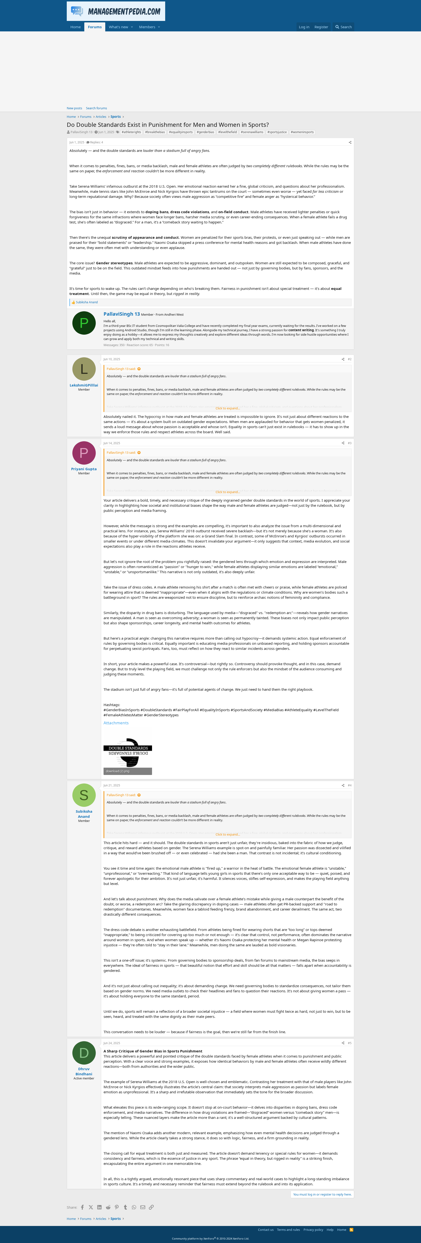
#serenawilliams (252, 132)
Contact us (266, 1229)
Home (75, 26)
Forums (95, 26)
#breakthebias (155, 132)
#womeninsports (302, 132)
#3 (350, 443)
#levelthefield (227, 132)
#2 (350, 359)
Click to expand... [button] (228, 408)
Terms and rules (288, 1229)
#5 (350, 1043)
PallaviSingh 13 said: (121, 369)
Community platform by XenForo (210, 1238)
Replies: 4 (96, 142)
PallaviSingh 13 (81, 132)
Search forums (96, 108)
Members (147, 26)
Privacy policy (313, 1229)
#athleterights (131, 132)
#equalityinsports (181, 132)
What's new (118, 26)
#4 (350, 785)
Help (330, 1229)
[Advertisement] (210, 68)
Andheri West (174, 314)
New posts (74, 108)
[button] (132, 26)
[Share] (350, 142)
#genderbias (205, 132)
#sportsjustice (277, 132)
